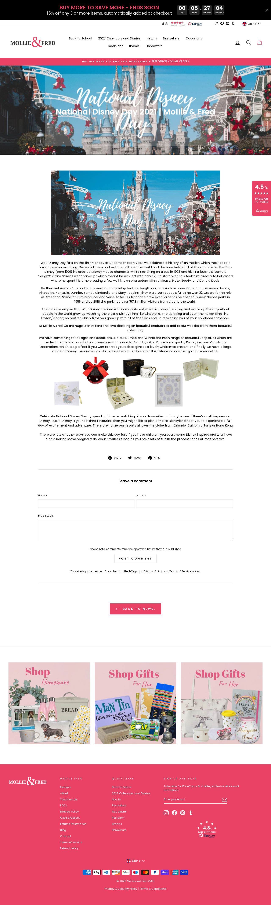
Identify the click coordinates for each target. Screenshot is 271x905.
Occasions (194, 38)
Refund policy (69, 848)
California (195, 425)
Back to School (80, 38)
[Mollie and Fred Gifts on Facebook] (174, 812)
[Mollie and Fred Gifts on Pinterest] (182, 812)
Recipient (115, 46)
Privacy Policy (153, 571)
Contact (65, 836)
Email (142, 495)
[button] (181, 24)
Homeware (154, 46)
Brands (134, 46)
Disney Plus (48, 421)
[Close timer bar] (266, 10)
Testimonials (68, 799)
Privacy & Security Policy (121, 889)
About (64, 793)
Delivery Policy (69, 811)
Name (43, 495)
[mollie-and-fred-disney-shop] (135, 409)
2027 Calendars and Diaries (119, 38)
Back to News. (138, 609)
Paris (207, 425)
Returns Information (73, 824)
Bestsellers (171, 38)
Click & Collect (70, 818)
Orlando (180, 425)
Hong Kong (224, 425)
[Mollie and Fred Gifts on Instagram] (166, 812)
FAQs (63, 805)
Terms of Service (180, 571)
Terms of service (71, 842)
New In (152, 38)
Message (46, 516)
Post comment (135, 559)
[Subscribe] (224, 799)
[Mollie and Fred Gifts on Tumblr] (191, 812)
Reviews (65, 787)
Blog (63, 830)
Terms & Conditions (153, 889)
